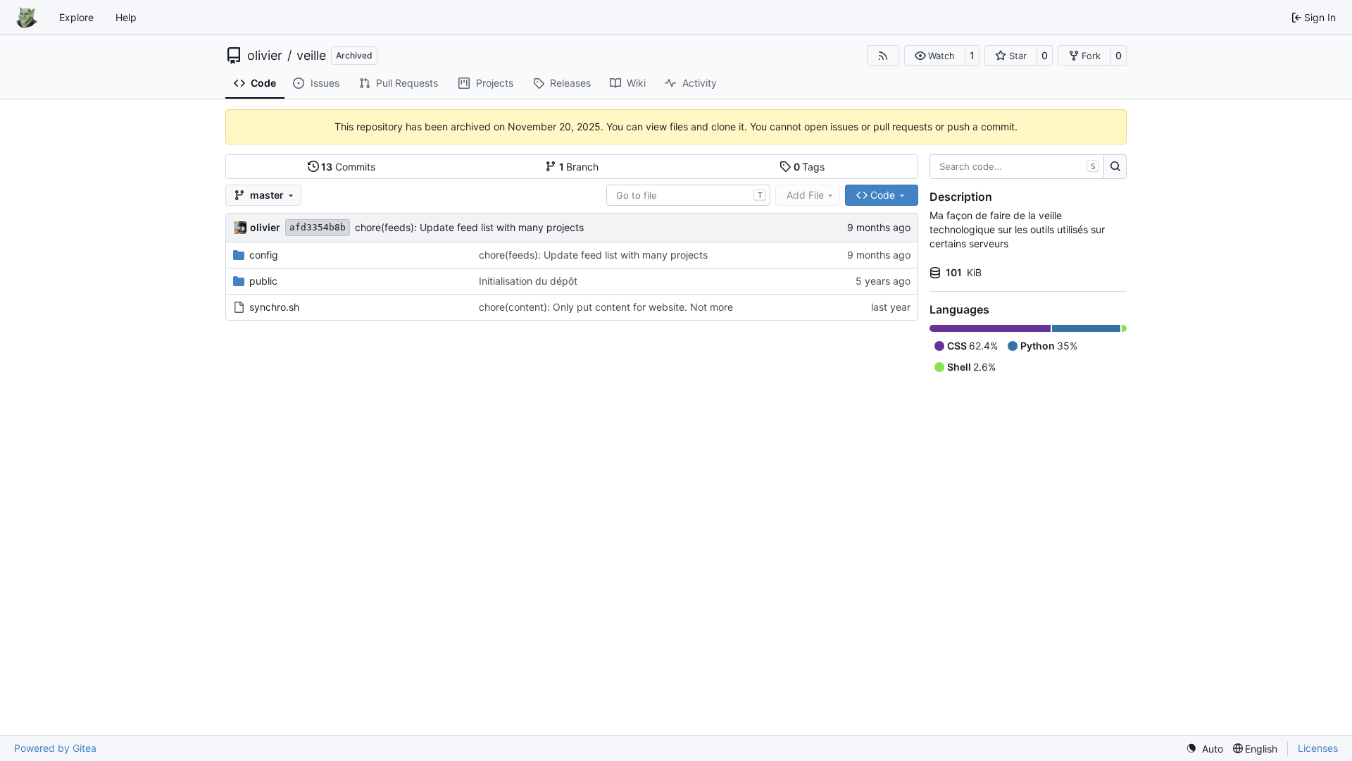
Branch (579, 167)
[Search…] (1115, 167)
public (263, 281)
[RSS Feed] (883, 55)
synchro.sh (274, 307)
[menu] (1204, 749)
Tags (809, 167)
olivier (264, 56)
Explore (76, 17)
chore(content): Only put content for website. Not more (606, 307)
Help (126, 17)
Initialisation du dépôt (528, 281)
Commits (348, 167)
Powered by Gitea (55, 748)
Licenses (1318, 748)
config (263, 255)
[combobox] (688, 195)
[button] (934, 55)
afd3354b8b (317, 227)
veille (311, 56)
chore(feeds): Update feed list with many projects (469, 227)
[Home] (26, 17)
